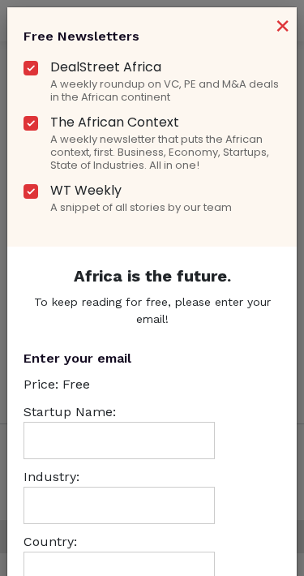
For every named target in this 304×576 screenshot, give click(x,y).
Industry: (51, 476)
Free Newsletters (81, 36)
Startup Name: (70, 411)
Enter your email (77, 358)
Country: (50, 541)
